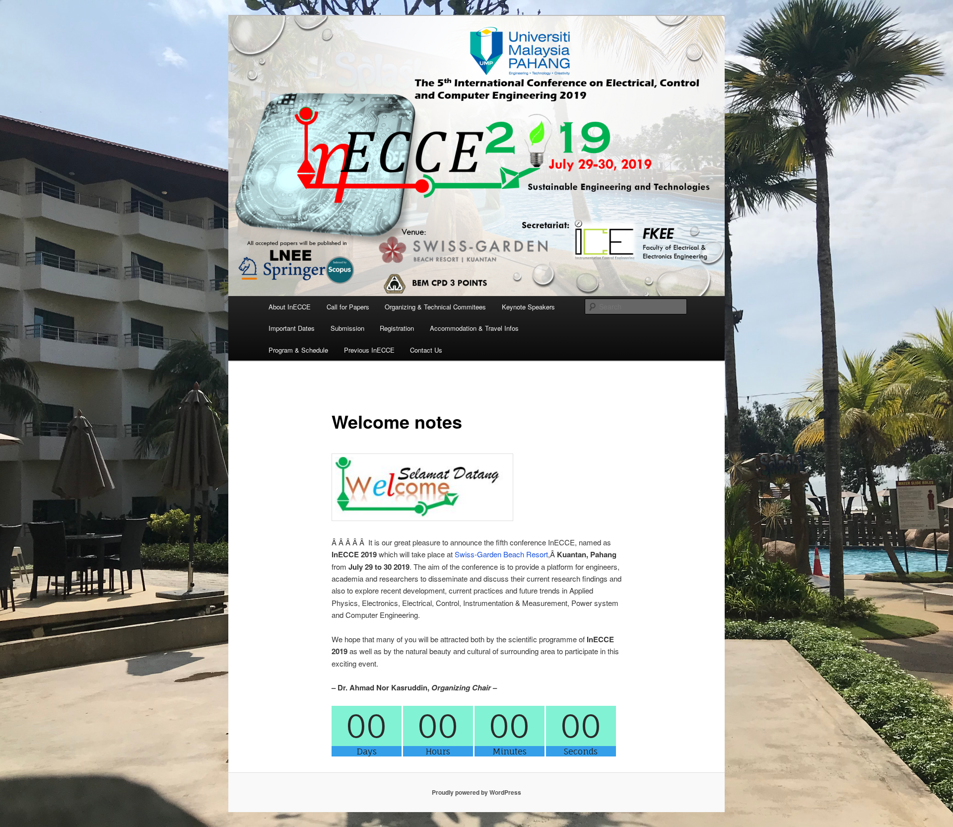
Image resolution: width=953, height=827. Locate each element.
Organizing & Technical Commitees (435, 306)
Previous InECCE (369, 350)
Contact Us (426, 350)
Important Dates (292, 328)
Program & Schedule (298, 350)
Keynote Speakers (528, 306)
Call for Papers (348, 306)
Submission (347, 328)
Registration (397, 328)
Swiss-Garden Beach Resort (501, 554)
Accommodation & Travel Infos (474, 328)
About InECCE (290, 306)
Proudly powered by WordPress (476, 792)
